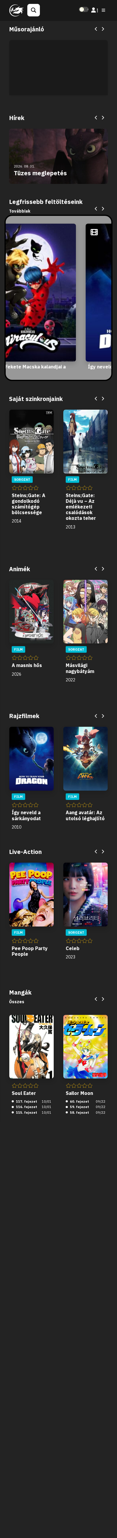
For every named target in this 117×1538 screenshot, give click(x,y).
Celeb (73, 948)
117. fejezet (26, 1101)
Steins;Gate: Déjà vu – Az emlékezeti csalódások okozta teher (81, 506)
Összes (16, 1001)
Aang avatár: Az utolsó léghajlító (85, 815)
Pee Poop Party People (30, 951)
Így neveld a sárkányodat (26, 815)
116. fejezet (26, 1107)
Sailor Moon (79, 1093)
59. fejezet (79, 1107)
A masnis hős (27, 665)
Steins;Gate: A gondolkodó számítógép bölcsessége (28, 504)
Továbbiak (19, 211)
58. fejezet (79, 1112)
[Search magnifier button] (33, 10)
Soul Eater (24, 1093)
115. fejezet (26, 1112)
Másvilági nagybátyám (80, 668)
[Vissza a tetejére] (107, 1524)
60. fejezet (79, 1101)
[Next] (102, 29)
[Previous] (96, 29)
